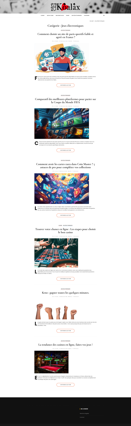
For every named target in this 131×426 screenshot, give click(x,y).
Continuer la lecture (65, 85)
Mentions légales (84, 413)
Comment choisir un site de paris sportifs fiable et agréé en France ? (65, 35)
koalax (77, 41)
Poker (67, 15)
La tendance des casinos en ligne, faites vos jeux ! (65, 344)
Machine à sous (60, 15)
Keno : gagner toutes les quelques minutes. (65, 292)
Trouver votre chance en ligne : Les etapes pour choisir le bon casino (65, 230)
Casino (42, 15)
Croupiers (86, 15)
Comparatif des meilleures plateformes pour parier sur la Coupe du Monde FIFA (65, 100)
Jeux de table (50, 15)
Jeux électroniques (77, 15)
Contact (82, 417)
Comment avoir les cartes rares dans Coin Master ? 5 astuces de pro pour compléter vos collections (65, 165)
